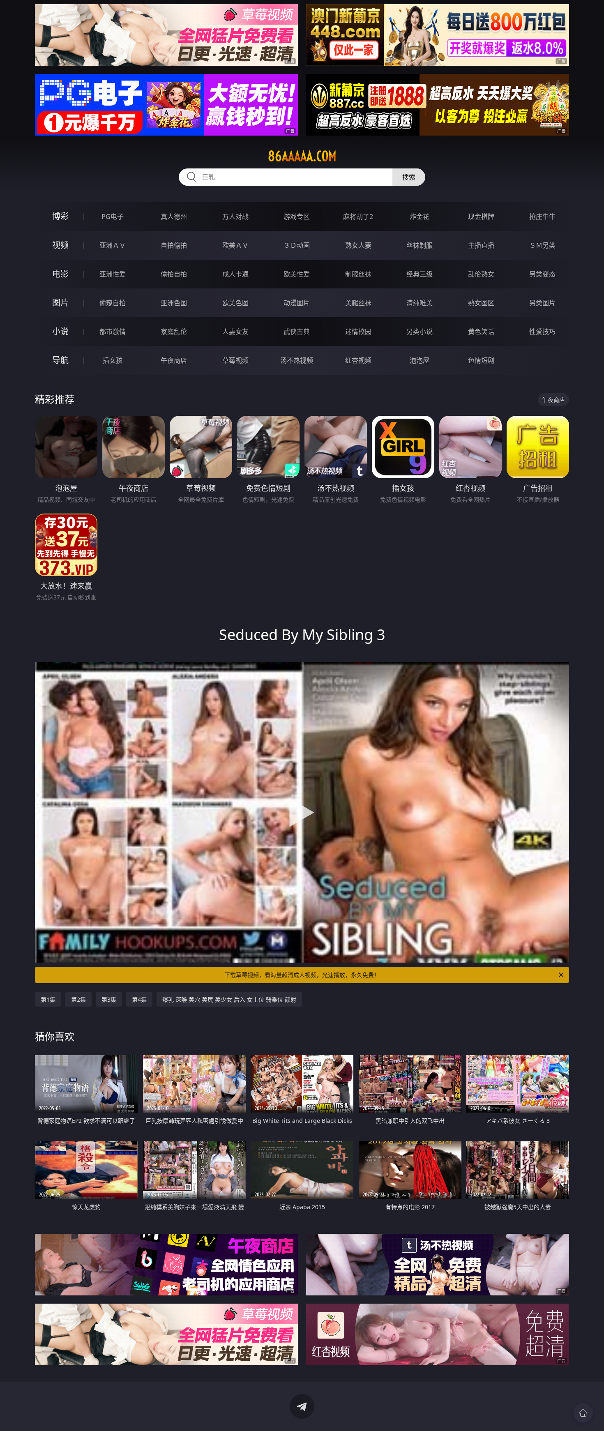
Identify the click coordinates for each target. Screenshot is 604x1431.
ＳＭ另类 (542, 245)
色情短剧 (481, 360)
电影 (60, 273)
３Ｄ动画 (297, 245)
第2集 (78, 999)
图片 (60, 302)
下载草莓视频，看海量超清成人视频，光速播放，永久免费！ (302, 975)
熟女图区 (481, 302)
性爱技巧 (542, 331)
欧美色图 (235, 302)
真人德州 (174, 216)
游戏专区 (297, 216)
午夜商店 (174, 360)
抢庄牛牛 (542, 216)
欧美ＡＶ (235, 245)
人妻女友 (235, 331)
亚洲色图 (174, 302)
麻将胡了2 (358, 216)
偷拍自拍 (174, 274)
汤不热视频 (296, 360)
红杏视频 (358, 360)
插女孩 (112, 360)
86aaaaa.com (302, 156)
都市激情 (112, 331)
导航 (60, 360)
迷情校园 (358, 331)
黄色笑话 (481, 331)
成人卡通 (235, 274)
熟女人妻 (358, 245)
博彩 (60, 216)
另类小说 (419, 331)
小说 (60, 331)
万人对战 (235, 216)
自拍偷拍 (174, 245)
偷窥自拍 (112, 302)
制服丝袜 (358, 274)
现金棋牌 (481, 216)
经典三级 (419, 274)
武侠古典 (297, 331)
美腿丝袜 (358, 302)
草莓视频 (235, 360)
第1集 (48, 999)
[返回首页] (583, 1413)
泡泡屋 (419, 360)
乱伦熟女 (481, 274)
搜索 (408, 177)
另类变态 (542, 274)
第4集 (139, 999)
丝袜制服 (419, 245)
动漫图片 (297, 302)
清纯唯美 (419, 302)
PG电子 (112, 216)
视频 (60, 245)
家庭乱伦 (174, 331)
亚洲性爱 (112, 274)
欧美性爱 (297, 274)
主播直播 (481, 245)
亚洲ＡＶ (112, 245)
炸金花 (419, 216)
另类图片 (542, 302)
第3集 (108, 999)
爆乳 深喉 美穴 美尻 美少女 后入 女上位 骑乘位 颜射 (229, 999)
